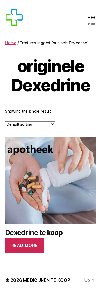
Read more (24, 245)
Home (10, 42)
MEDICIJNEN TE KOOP (46, 280)
